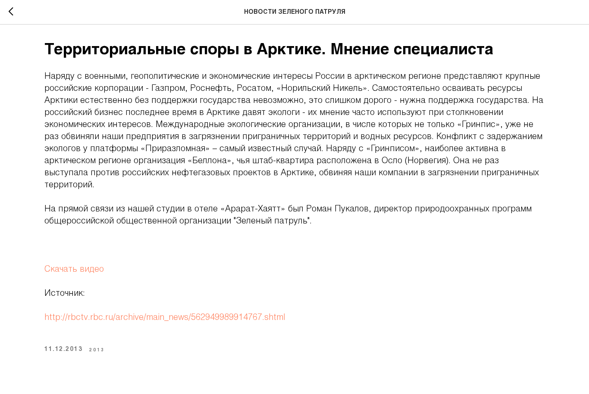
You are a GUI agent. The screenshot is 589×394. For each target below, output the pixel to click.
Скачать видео (74, 269)
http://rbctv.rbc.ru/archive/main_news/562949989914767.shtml (164, 318)
